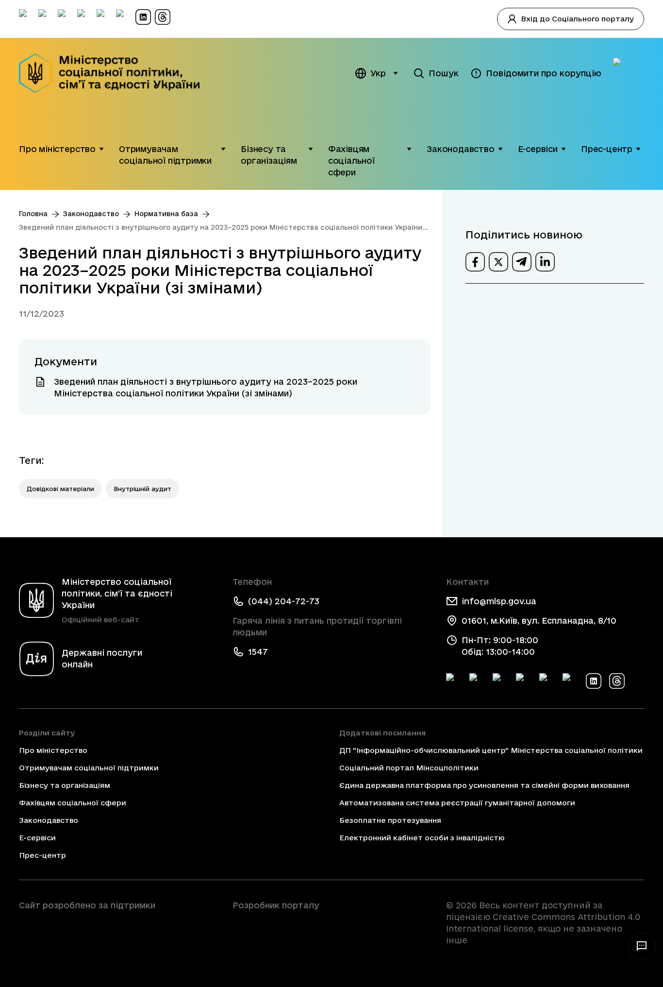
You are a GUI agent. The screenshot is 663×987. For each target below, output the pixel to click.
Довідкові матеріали (60, 488)
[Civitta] (331, 923)
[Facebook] (454, 681)
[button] (101, 149)
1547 (258, 651)
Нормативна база (166, 214)
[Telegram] (500, 681)
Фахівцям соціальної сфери (351, 160)
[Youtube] (547, 681)
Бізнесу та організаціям (269, 154)
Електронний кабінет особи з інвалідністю (422, 838)
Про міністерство (57, 148)
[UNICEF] (118, 932)
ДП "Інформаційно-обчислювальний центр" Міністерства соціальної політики (491, 750)
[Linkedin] (593, 681)
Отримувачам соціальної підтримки (165, 154)
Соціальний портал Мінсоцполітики (409, 768)
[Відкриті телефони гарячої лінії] (641, 946)
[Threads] (617, 681)
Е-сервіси (538, 148)
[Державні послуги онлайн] (628, 73)
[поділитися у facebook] (475, 262)
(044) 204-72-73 (283, 601)
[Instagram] (523, 681)
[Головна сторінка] (116, 73)
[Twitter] (477, 681)
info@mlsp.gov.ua (499, 601)
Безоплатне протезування (390, 820)
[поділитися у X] (498, 262)
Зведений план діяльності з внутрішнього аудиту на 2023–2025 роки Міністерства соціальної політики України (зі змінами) (220, 228)
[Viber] (570, 681)
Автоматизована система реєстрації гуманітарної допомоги (457, 803)
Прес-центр (606, 148)
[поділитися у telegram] (521, 262)
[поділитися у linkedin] (545, 262)
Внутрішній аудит (142, 488)
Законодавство (461, 148)
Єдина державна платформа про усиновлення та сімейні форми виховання (484, 785)
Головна (33, 214)
